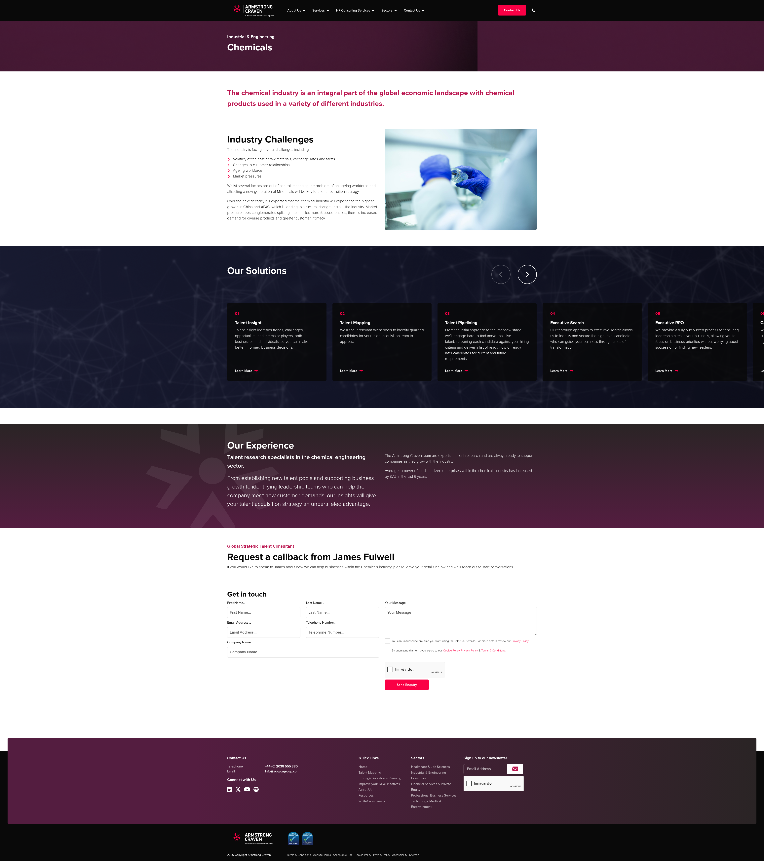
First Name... (236, 602)
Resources (366, 795)
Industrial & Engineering (428, 772)
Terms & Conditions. (493, 650)
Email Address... (239, 622)
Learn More (243, 370)
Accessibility (399, 855)
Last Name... (315, 602)
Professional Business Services (433, 795)
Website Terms (322, 855)
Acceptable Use (343, 855)
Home (363, 766)
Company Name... (240, 642)
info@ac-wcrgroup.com (282, 771)
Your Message (395, 602)
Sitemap (414, 855)
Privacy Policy (520, 641)
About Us (365, 789)
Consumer (418, 778)
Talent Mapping (370, 772)
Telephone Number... (321, 622)
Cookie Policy (451, 650)
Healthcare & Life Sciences (430, 766)
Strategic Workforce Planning (380, 778)
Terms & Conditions (299, 855)
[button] (527, 274)
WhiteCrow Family (372, 801)
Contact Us (412, 10)
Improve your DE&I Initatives (379, 783)
